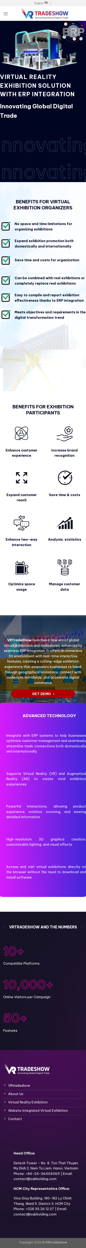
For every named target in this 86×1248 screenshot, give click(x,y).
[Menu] (5, 14)
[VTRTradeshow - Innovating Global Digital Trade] (44, 13)
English (38, 3)
